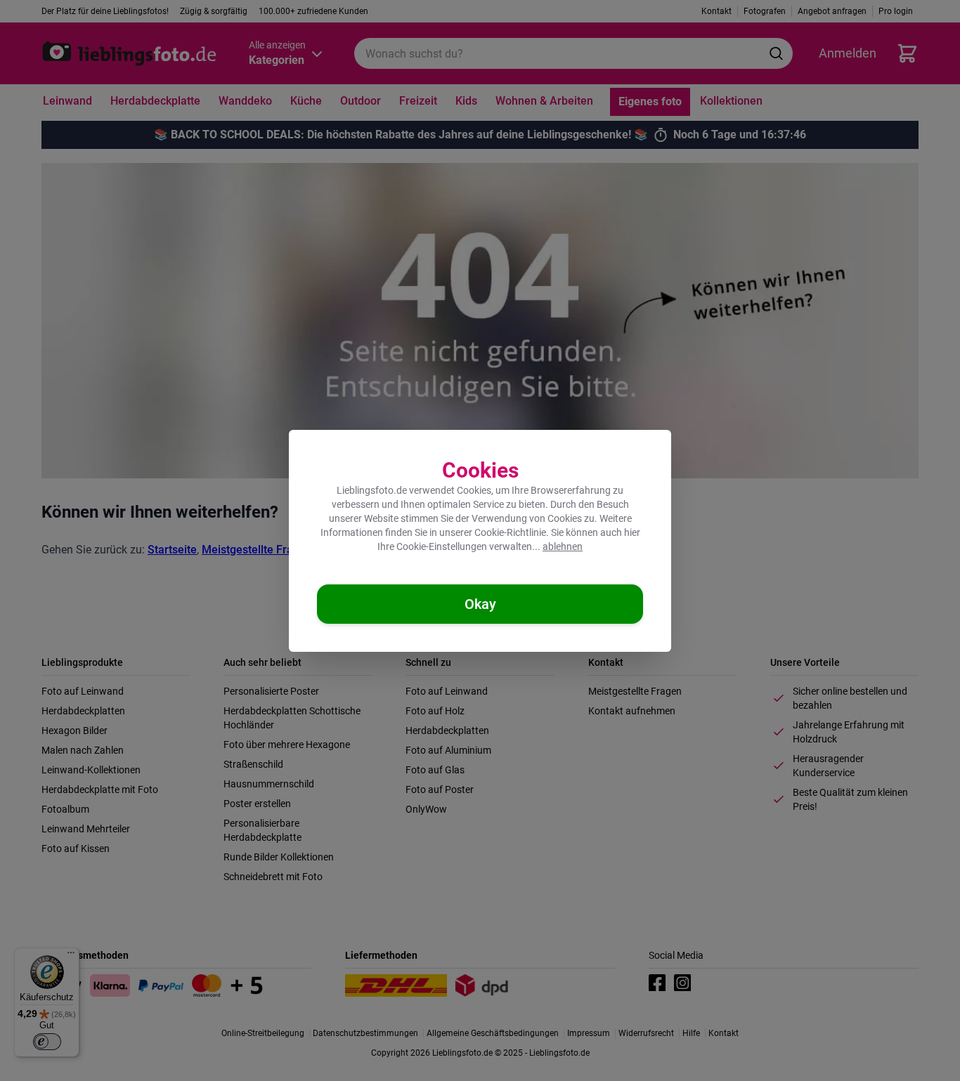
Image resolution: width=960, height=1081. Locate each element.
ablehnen (563, 546)
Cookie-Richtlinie (510, 532)
